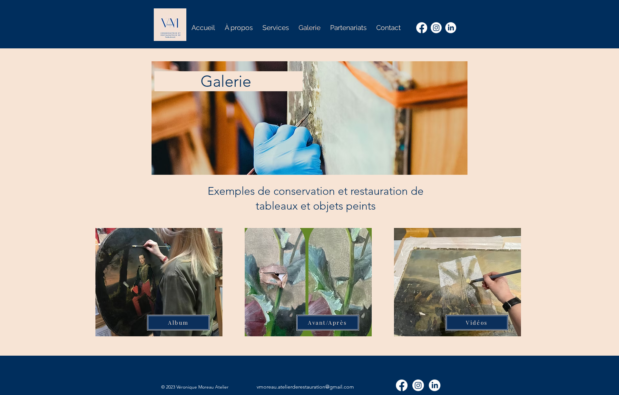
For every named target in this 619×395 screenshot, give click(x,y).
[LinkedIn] (450, 27)
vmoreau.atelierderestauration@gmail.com (305, 387)
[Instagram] (436, 27)
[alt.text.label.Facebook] (421, 27)
